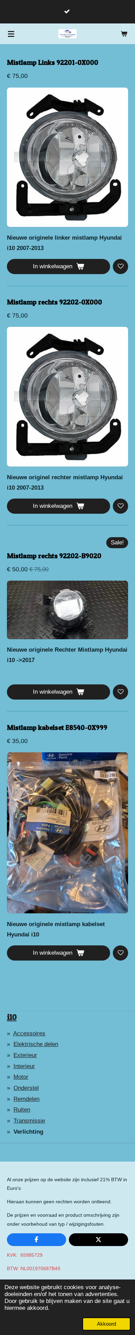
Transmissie (29, 1120)
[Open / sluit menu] (11, 34)
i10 (12, 1017)
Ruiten (22, 1109)
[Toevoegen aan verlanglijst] (120, 266)
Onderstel (26, 1088)
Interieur (24, 1066)
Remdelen (26, 1099)
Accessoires (29, 1033)
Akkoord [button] (106, 1324)
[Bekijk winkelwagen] (124, 34)
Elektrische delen (36, 1044)
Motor (21, 1077)
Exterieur (25, 1055)
